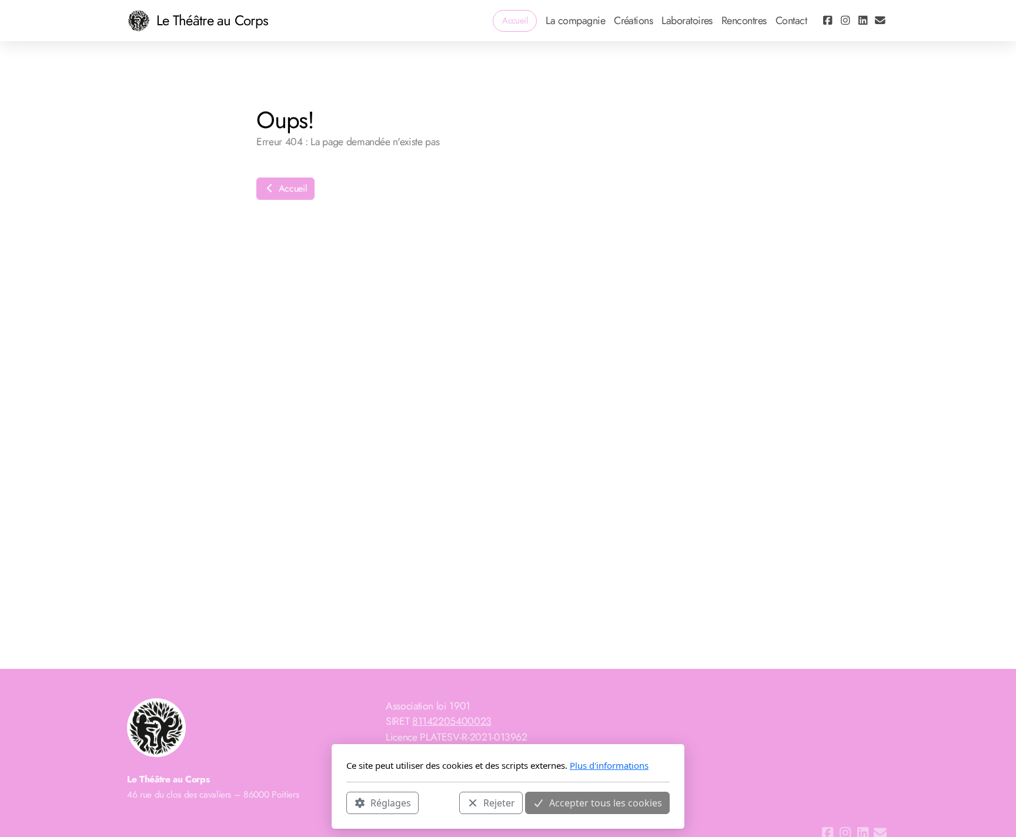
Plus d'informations (609, 765)
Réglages (390, 802)
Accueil (291, 188)
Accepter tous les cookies (605, 802)
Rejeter (499, 802)
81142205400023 (452, 721)
